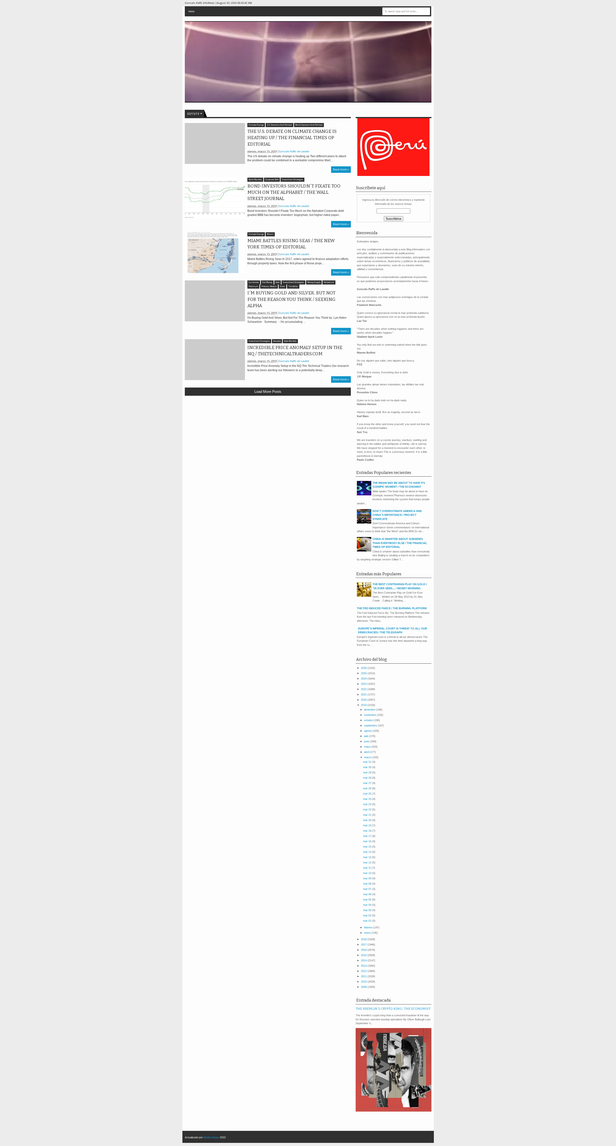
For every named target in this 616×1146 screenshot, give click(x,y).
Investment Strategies (292, 180)
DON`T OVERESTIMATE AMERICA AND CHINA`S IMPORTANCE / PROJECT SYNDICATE (397, 515)
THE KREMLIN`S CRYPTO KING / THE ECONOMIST (393, 1008)
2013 (364, 965)
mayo (367, 746)
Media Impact (211, 1137)
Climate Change (256, 125)
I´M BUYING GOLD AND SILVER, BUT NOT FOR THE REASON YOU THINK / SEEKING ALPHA (291, 299)
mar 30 (367, 767)
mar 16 (367, 841)
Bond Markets (255, 180)
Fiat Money (267, 282)
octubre (369, 720)
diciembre (370, 709)
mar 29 (367, 772)
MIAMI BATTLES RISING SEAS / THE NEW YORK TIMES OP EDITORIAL (291, 244)
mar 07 (367, 888)
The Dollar (293, 286)
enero (368, 932)
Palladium (329, 282)
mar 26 (367, 788)
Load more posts (267, 391)
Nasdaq (277, 341)
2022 (364, 689)
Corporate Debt (272, 180)
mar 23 (367, 804)
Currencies (254, 282)
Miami (270, 234)
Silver (282, 286)
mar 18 (367, 830)
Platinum (253, 286)
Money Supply (314, 282)
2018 (364, 939)
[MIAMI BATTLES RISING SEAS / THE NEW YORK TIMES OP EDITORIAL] (215, 252)
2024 (364, 678)
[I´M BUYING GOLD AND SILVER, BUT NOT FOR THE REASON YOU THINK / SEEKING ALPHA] (215, 300)
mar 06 (367, 894)
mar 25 (367, 793)
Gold (278, 282)
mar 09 (367, 878)
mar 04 (367, 904)
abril (367, 752)
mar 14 (367, 851)
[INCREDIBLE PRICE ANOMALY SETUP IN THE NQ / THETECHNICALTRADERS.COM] (215, 359)
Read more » (341, 169)
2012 (364, 971)
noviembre (370, 714)
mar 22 (367, 809)
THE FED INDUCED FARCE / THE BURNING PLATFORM (392, 608)
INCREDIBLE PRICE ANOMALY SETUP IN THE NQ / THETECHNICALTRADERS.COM (294, 350)
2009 (364, 986)
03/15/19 (193, 114)
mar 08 (367, 883)
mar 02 (367, 915)
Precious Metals (269, 286)
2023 (364, 683)
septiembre (371, 725)
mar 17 (367, 836)
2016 (364, 949)
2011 (364, 976)
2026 (364, 668)
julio (366, 736)
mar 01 (367, 920)
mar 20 (367, 820)
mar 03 (367, 910)
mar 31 (367, 761)
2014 (364, 960)
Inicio (191, 11)
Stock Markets (290, 341)
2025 (364, 673)
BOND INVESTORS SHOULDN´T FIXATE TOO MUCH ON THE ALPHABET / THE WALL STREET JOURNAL (293, 192)
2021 (364, 694)
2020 (364, 699)
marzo (368, 757)
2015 (364, 955)
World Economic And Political (309, 125)
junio (367, 741)
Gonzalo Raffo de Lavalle (294, 151)
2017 (364, 944)
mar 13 (367, 857)
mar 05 (367, 899)
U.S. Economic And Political (279, 125)
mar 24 (367, 798)
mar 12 (367, 862)
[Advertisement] (268, 434)
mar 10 (367, 873)
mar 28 (367, 777)
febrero (368, 927)
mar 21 (367, 814)
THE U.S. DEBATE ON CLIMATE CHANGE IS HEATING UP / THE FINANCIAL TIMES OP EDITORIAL (292, 138)
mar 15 (367, 846)
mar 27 (367, 783)
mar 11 (367, 867)
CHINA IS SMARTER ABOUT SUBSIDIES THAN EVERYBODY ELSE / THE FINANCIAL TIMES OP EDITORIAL (399, 542)
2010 (364, 981)
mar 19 (367, 825)
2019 (364, 705)
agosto (368, 730)
